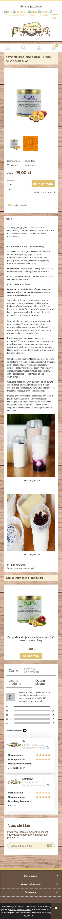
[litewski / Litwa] (54, 15)
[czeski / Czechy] (32, 13)
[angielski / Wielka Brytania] (20, 13)
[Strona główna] (31, 29)
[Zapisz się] (49, 845)
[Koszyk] (54, 47)
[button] (8, 47)
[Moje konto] (39, 47)
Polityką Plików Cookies (20, 909)
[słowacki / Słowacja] (43, 13)
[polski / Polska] (8, 13)
